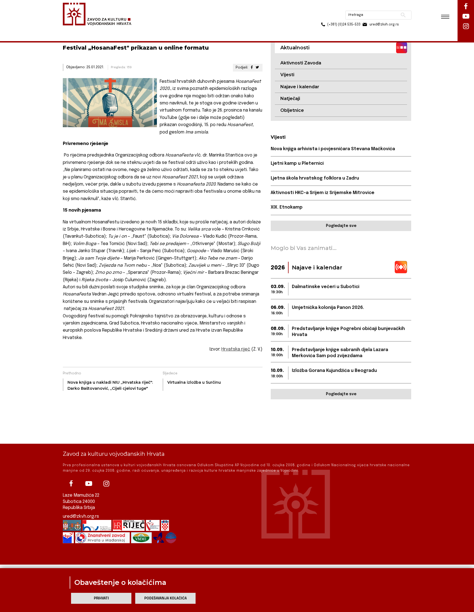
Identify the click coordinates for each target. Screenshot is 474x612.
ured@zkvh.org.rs (81, 516)
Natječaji (290, 98)
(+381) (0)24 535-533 (323, 16)
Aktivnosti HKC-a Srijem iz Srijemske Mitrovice (322, 192)
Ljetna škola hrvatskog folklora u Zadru (315, 178)
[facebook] (71, 483)
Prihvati (101, 598)
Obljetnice (292, 110)
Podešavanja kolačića (165, 598)
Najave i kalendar (299, 86)
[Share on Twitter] (257, 67)
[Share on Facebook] (251, 67)
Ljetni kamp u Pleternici (297, 163)
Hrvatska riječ (235, 349)
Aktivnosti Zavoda (300, 63)
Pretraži (382, 6)
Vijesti (287, 74)
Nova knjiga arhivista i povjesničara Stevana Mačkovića (333, 149)
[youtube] (88, 483)
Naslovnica (72, 30)
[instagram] (106, 483)
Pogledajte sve (341, 226)
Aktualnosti (99, 30)
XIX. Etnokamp (287, 207)
